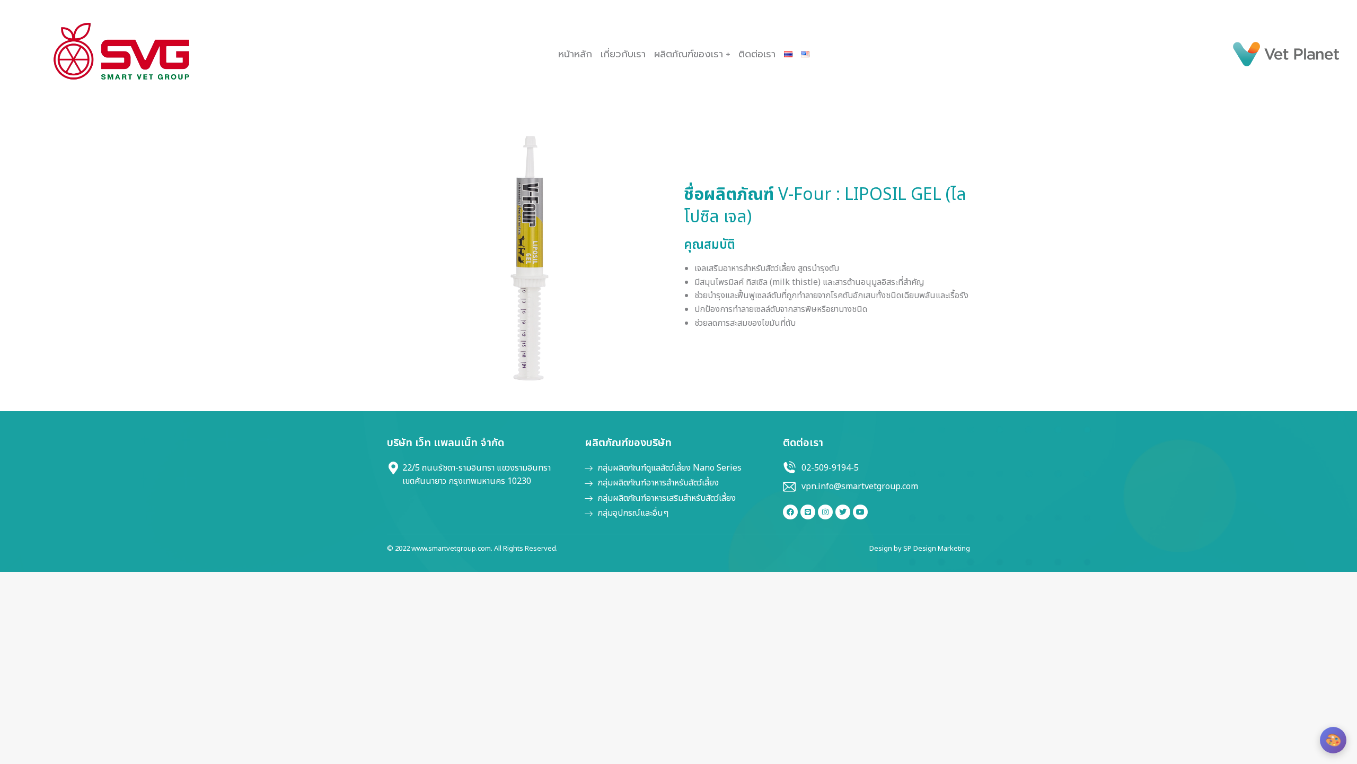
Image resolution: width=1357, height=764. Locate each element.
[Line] (807, 512)
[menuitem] (575, 54)
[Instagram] (825, 512)
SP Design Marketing (936, 548)
